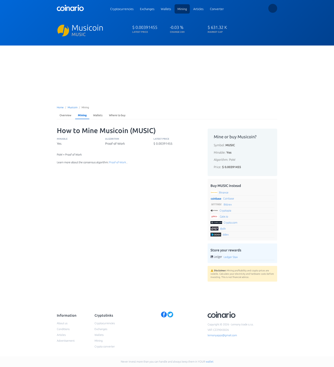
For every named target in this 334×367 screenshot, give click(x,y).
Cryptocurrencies (122, 9)
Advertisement (66, 340)
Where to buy (117, 115)
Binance (223, 192)
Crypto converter (105, 346)
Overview (65, 115)
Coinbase (228, 198)
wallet (209, 361)
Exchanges (147, 9)
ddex (226, 234)
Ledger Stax (231, 257)
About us (62, 323)
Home (60, 107)
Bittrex (228, 204)
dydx (223, 228)
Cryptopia (225, 210)
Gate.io (224, 216)
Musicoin (73, 107)
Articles (198, 9)
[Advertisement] (167, 74)
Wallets (166, 9)
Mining (182, 9)
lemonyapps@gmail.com (222, 335)
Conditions (63, 329)
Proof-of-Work (117, 162)
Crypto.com (230, 222)
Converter (217, 9)
